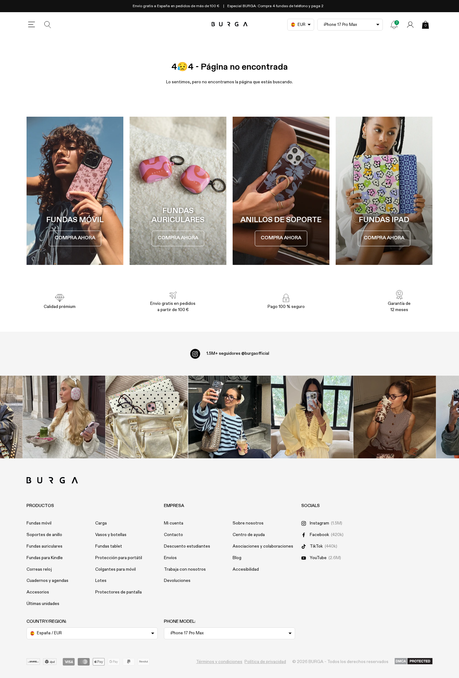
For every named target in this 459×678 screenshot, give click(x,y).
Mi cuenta (173, 523)
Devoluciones (177, 580)
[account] (410, 25)
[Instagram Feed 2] (312, 417)
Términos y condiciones (219, 662)
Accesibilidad (246, 569)
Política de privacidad (265, 662)
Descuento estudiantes (187, 546)
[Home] (230, 24)
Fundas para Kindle (45, 558)
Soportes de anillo (44, 535)
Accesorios (38, 592)
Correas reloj (39, 569)
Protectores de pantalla (118, 592)
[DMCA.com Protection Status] (413, 661)
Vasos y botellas (110, 535)
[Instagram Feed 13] (64, 417)
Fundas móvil (39, 523)
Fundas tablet (108, 546)
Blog (237, 558)
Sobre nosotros (248, 523)
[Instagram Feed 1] (229, 417)
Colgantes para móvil (115, 569)
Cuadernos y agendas (47, 580)
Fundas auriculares (44, 546)
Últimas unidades (43, 604)
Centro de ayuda (249, 535)
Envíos (170, 558)
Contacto (173, 535)
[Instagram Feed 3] (394, 417)
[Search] (48, 25)
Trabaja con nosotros (185, 569)
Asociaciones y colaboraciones (263, 546)
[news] (394, 25)
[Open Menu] (32, 25)
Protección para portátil (118, 558)
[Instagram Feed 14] (146, 417)
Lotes (100, 580)
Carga (101, 523)
